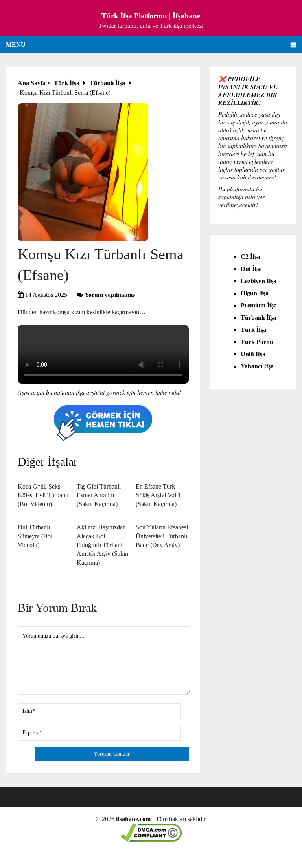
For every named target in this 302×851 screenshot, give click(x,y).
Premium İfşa (259, 305)
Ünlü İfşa (253, 354)
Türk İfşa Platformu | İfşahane (150, 16)
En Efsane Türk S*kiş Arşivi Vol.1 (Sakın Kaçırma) (158, 495)
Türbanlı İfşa (258, 317)
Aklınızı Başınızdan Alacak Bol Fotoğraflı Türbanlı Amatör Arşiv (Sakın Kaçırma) (102, 545)
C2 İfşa (250, 256)
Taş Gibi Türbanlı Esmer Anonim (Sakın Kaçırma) (99, 495)
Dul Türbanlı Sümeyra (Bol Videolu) (35, 536)
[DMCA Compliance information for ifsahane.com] (151, 839)
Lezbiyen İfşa (258, 281)
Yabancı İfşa (257, 366)
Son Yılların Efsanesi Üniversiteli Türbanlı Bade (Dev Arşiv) (162, 536)
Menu (16, 44)
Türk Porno (257, 342)
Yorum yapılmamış (110, 294)
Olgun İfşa (255, 293)
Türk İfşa (253, 329)
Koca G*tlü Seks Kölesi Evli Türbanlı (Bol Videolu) (43, 495)
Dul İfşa (251, 268)
